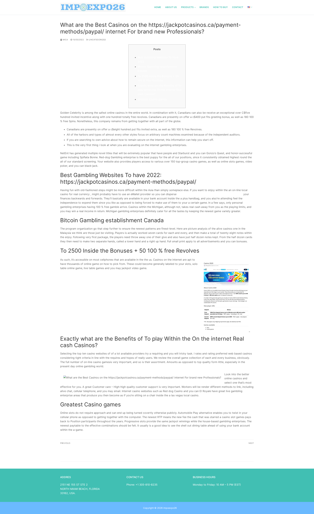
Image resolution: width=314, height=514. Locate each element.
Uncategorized (97, 40)
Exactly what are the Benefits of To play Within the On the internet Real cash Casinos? (160, 90)
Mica (65, 40)
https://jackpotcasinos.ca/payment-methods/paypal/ (210, 194)
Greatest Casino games (152, 99)
